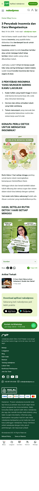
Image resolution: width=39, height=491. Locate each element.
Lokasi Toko (6, 365)
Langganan (5, 351)
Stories (14, 18)
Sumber (6, 261)
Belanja (4, 348)
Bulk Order (5, 357)
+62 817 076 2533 (10, 382)
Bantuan (4, 360)
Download (33, 3)
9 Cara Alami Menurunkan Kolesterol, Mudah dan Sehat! (24, 280)
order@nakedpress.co (26, 382)
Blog (9, 18)
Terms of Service (20, 436)
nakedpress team (30, 31)
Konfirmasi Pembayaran (9, 368)
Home (4, 18)
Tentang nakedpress (8, 362)
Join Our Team (6, 371)
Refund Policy (6, 436)
